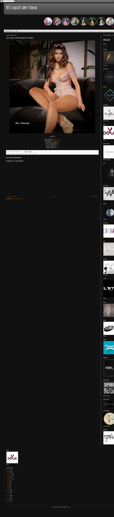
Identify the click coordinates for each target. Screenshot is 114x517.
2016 (9, 499)
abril (8, 487)
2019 (9, 471)
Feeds (16, 31)
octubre (9, 477)
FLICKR (106, 45)
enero (8, 493)
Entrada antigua (94, 196)
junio (8, 484)
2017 (9, 497)
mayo (8, 486)
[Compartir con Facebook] (29, 151)
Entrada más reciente (11, 196)
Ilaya (15, 153)
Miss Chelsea (21, 153)
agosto (8, 480)
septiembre (9, 478)
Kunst (17, 153)
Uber (58, 139)
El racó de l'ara (21, 7)
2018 (9, 495)
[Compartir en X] (28, 151)
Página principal (9, 31)
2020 (9, 470)
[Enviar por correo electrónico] (25, 151)
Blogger (68, 507)
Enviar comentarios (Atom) (17, 198)
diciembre (9, 473)
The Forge (29, 153)
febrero (9, 491)
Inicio (53, 196)
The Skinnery (55, 140)
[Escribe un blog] (26, 151)
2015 (9, 501)
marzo (8, 489)
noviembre (9, 475)
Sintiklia (55, 139)
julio (8, 482)
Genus (56, 147)
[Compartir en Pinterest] (31, 151)
